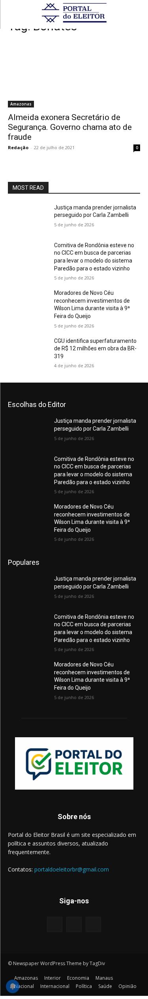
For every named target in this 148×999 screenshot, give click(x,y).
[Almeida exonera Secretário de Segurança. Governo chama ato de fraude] (74, 74)
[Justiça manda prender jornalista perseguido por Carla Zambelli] (28, 217)
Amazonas (21, 104)
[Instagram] (74, 924)
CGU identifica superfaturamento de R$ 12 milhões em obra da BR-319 (95, 348)
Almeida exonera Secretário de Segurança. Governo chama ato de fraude (70, 127)
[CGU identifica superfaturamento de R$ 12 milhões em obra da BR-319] (28, 351)
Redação (18, 147)
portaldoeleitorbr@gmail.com (71, 869)
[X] (93, 924)
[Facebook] (54, 924)
